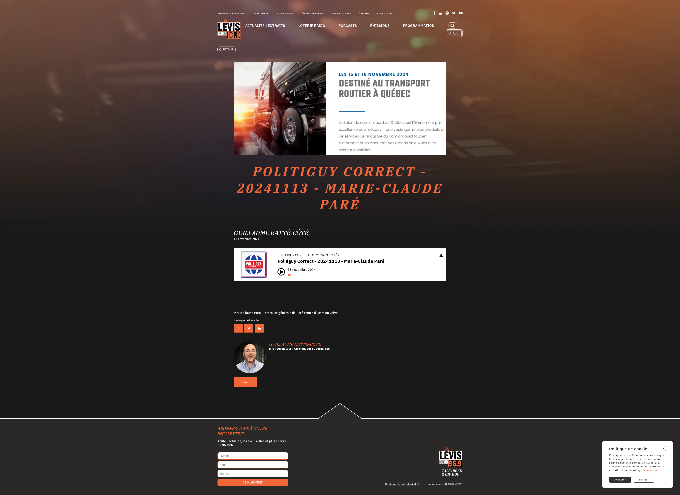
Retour (228, 49)
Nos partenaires (341, 13)
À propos (364, 13)
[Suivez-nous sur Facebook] (434, 13)
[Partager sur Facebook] (238, 328)
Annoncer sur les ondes (231, 13)
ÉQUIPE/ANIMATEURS (313, 13)
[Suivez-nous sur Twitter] (453, 13)
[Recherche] (452, 25)
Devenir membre (285, 13)
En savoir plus (651, 470)
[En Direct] (454, 33)
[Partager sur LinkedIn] (259, 328)
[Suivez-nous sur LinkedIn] (440, 13)
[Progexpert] (454, 484)
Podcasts (347, 25)
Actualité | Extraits (265, 25)
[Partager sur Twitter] (248, 328)
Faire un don (260, 13)
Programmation (418, 25)
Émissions (380, 25)
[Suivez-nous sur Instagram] (447, 13)
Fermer (644, 479)
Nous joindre (385, 13)
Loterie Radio (311, 25)
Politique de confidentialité (402, 484)
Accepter (620, 479)
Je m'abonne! (253, 482)
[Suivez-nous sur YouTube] (461, 13)
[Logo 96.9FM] (228, 29)
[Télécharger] (441, 255)
